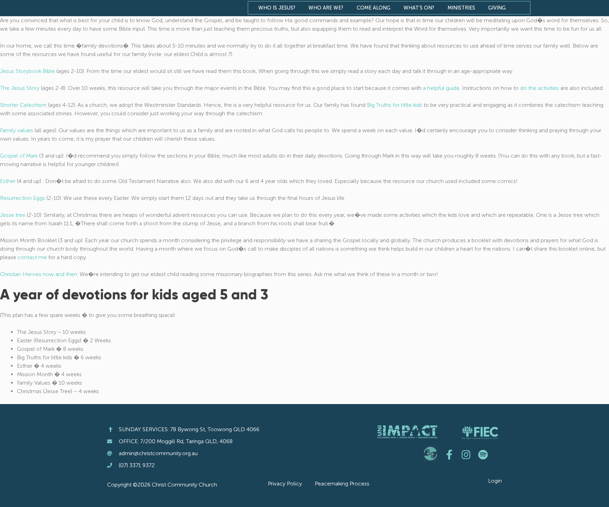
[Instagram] (466, 455)
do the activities (539, 88)
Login (495, 480)
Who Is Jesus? (276, 8)
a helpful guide (441, 88)
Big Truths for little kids (394, 105)
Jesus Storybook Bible (28, 71)
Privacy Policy (285, 483)
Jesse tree (12, 215)
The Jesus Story (19, 88)
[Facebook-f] (449, 455)
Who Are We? (325, 8)
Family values (16, 130)
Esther (8, 181)
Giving (497, 8)
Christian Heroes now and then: (39, 274)
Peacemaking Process (342, 483)
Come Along (373, 8)
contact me (32, 257)
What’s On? (419, 8)
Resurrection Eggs (22, 198)
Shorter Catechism (23, 105)
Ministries (461, 8)
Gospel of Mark (19, 155)
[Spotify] (483, 455)
